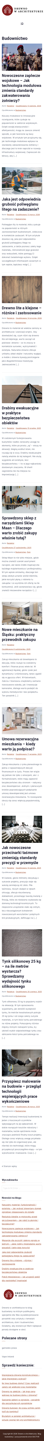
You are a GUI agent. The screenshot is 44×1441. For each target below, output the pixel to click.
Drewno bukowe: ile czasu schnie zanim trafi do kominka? (21, 1410)
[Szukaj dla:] (22, 1188)
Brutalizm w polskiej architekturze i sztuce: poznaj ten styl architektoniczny (21, 1418)
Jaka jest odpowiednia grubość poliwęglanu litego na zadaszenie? (21, 204)
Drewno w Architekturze (27, 1434)
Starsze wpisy (10, 1166)
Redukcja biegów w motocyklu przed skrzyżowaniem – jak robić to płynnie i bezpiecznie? (20, 1220)
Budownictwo (20, 110)
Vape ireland (8, 1356)
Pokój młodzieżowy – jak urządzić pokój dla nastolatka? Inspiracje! (21, 1279)
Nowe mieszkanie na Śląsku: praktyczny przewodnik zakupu (20, 634)
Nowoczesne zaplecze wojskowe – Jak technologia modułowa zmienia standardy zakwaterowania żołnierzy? (22, 1232)
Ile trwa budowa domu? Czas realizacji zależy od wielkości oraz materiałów (20, 1385)
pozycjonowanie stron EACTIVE (27, 1437)
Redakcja (10, 318)
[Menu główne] (22, 24)
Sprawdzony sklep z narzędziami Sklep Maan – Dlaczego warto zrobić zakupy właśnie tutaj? (19, 528)
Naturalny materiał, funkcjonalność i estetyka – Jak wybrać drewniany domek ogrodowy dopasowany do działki (21, 1208)
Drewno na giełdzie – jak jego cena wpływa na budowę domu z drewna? (19, 1393)
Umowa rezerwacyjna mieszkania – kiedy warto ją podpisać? (20, 744)
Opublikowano (28, 106)
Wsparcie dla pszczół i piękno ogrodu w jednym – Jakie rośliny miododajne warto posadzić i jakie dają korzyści (21, 1244)
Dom (29, 552)
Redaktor (10, 106)
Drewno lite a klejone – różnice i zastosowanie (17, 1262)
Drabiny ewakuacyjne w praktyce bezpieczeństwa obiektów (18, 1270)
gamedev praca (9, 1348)
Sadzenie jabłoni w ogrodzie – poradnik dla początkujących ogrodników (21, 1402)
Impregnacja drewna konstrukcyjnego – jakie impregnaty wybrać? (20, 1377)
